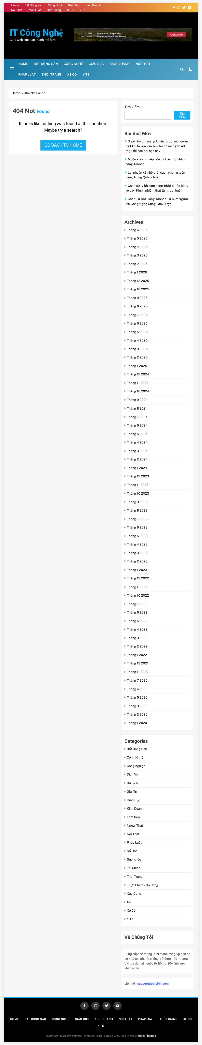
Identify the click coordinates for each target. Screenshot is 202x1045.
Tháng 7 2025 (137, 315)
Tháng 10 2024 (138, 391)
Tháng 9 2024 (137, 400)
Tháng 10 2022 (138, 595)
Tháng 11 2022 (137, 587)
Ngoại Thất (135, 825)
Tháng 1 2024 (137, 468)
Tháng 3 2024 (137, 451)
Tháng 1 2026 (137, 272)
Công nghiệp (136, 766)
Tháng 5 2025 (137, 332)
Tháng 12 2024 (138, 374)
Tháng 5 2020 (137, 697)
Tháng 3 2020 (137, 706)
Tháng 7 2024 (137, 417)
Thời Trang (53, 10)
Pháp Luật (34, 10)
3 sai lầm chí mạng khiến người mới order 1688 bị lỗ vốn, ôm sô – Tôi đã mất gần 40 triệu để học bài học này (156, 146)
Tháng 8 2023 (137, 510)
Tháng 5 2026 (137, 238)
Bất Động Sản (33, 5)
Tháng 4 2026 (137, 247)
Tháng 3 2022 (137, 638)
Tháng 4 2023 (137, 544)
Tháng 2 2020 (137, 714)
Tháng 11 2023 (137, 485)
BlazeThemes (147, 1036)
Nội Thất (16, 10)
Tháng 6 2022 (137, 612)
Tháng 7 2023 (137, 519)
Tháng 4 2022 (137, 629)
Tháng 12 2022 (138, 578)
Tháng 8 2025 (137, 306)
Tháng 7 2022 (137, 604)
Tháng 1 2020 (137, 723)
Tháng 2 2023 (137, 561)
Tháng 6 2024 (137, 425)
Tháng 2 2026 (137, 264)
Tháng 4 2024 (137, 442)
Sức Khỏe (134, 859)
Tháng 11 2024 (137, 383)
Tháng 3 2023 (137, 553)
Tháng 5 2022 (137, 621)
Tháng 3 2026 (137, 255)
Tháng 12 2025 (138, 281)
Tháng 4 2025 (137, 340)
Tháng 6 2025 (137, 323)
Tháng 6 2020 (137, 689)
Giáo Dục (74, 5)
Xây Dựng (134, 893)
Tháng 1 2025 (137, 366)
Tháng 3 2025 (137, 349)
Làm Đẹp (133, 817)
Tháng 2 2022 (137, 646)
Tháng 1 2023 (137, 570)
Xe (129, 902)
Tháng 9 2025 (137, 298)
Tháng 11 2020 (137, 672)
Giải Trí (132, 791)
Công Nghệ (55, 5)
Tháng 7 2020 (137, 680)
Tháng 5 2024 (137, 434)
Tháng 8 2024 (137, 408)
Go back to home (63, 145)
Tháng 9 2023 (137, 502)
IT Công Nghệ (36, 32)
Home (15, 5)
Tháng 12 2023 (138, 476)
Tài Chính (133, 868)
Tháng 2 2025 (137, 357)
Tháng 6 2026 (137, 230)
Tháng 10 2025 (138, 289)
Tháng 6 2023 (137, 527)
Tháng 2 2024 (137, 459)
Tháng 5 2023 (137, 536)
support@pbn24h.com (153, 983)
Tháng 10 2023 (138, 493)
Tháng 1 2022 (137, 655)
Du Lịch (132, 783)
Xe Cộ (70, 10)
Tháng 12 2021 (137, 663)
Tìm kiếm (132, 107)
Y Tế (82, 10)
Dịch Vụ (132, 774)
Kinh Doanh (93, 5)
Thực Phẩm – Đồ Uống (142, 885)
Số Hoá (132, 851)
